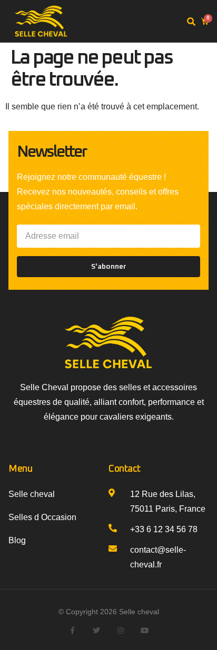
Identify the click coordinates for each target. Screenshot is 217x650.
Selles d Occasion (42, 517)
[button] (191, 22)
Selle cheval (31, 494)
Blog (17, 540)
